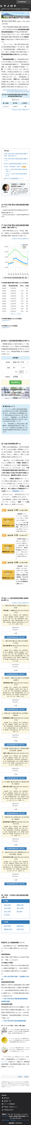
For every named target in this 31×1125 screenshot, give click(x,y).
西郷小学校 (20, 905)
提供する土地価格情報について (13, 178)
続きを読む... (16, 194)
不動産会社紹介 (9, 1110)
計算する (16, 382)
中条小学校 (7, 908)
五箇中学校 (7, 926)
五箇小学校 (7, 905)
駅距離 (8, 362)
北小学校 (6, 914)
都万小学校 (20, 908)
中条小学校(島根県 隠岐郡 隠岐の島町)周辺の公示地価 (15, 89)
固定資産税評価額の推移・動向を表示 (16, 637)
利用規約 (13, 1120)
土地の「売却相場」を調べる (13, 166)
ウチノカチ (4, 1116)
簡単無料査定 (22, 2)
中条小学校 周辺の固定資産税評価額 (14, 1021)
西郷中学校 (20, 926)
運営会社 (6, 1098)
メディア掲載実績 (9, 1104)
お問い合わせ (6, 1120)
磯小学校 (19, 911)
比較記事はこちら (17, 491)
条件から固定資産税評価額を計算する (16, 163)
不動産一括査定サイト (11, 1107)
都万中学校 (20, 929)
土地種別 (7, 376)
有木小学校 (7, 911)
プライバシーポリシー (22, 1120)
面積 (8, 367)
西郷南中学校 (8, 929)
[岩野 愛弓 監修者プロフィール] (23, 186)
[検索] (29, 1)
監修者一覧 (7, 1101)
